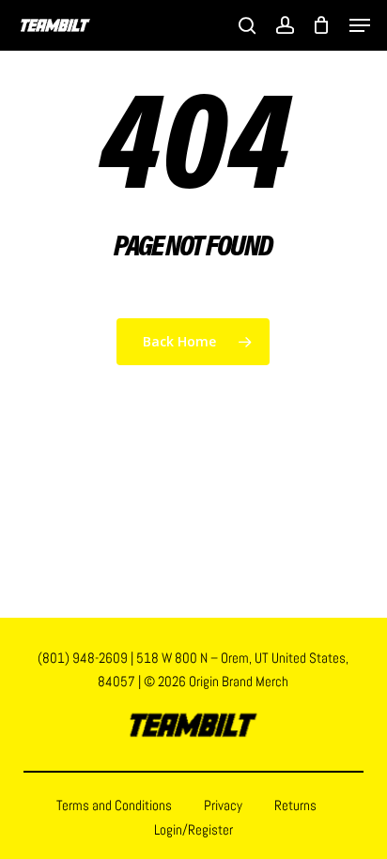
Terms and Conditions (114, 805)
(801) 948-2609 (83, 658)
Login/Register (193, 829)
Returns (295, 805)
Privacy (223, 805)
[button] (359, 25)
